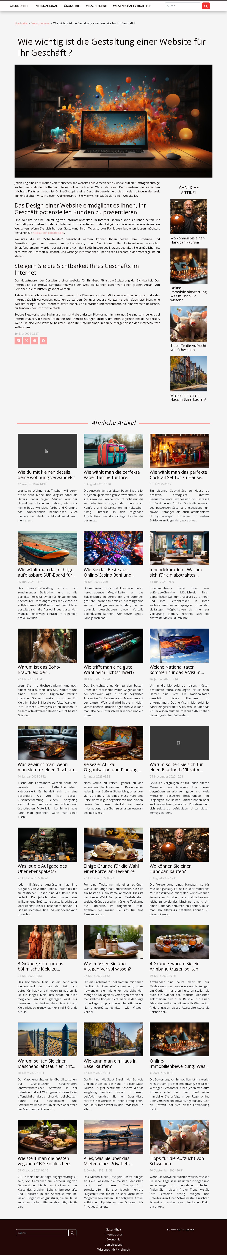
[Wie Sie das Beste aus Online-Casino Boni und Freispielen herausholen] (113, 548)
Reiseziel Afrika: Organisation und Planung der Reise (111, 769)
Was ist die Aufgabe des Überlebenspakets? (42, 868)
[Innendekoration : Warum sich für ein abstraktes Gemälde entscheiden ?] (179, 548)
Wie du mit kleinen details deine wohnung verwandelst (46, 474)
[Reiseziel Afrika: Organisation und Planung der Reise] (113, 743)
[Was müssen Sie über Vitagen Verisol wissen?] (113, 942)
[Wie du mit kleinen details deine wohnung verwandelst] (47, 450)
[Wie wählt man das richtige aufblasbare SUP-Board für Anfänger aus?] (47, 548)
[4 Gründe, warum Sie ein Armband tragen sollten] (179, 942)
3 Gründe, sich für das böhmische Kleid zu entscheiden (40, 968)
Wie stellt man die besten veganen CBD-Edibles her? (44, 1160)
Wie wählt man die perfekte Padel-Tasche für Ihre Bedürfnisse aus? (112, 477)
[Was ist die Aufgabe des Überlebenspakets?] (47, 844)
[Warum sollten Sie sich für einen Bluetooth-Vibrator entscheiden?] (179, 743)
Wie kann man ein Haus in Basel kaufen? (188, 397)
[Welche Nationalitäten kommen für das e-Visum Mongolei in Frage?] (179, 645)
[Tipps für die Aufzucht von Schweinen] (188, 324)
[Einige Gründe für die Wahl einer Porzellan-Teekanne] (113, 844)
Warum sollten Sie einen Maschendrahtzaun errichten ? (47, 1066)
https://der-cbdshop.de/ (48, 233)
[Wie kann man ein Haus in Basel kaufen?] (188, 373)
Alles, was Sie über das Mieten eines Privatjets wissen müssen (107, 1163)
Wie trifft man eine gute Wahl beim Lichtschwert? (109, 669)
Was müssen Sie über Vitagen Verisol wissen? (107, 966)
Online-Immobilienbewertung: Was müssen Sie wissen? (188, 293)
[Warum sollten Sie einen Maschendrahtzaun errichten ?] (47, 1039)
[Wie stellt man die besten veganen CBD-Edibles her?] (47, 1136)
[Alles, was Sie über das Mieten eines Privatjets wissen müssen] (113, 1136)
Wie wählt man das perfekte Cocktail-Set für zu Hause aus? (178, 477)
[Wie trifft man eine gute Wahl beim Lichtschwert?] (113, 645)
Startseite (21, 23)
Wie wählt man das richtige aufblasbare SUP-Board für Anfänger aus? (45, 574)
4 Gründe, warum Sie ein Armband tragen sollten (175, 966)
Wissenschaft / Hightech (132, 6)
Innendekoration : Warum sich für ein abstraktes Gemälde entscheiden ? (176, 574)
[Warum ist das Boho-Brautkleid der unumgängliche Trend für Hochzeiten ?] (47, 645)
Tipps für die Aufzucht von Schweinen (188, 347)
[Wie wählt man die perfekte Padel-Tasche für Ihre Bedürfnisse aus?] (113, 450)
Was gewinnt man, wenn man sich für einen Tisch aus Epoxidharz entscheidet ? (47, 769)
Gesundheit (19, 6)
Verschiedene (96, 6)
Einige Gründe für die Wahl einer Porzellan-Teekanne (111, 868)
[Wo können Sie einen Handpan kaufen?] (188, 216)
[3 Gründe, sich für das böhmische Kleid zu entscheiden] (47, 942)
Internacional (46, 6)
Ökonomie (72, 6)
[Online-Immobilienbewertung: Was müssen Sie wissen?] (188, 266)
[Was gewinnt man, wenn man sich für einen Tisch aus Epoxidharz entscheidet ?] (47, 743)
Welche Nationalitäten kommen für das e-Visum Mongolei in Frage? (175, 672)
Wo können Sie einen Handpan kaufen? (187, 240)
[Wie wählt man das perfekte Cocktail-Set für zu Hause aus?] (179, 450)
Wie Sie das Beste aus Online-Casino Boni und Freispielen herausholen (108, 574)
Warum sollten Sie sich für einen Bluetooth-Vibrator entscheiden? (176, 769)
